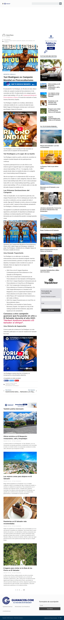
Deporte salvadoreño (16, 40)
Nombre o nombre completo (48, 296)
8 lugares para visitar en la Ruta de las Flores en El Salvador (54, 110)
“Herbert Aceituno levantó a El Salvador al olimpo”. (19, 321)
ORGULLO (12, 74)
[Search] (60, 3)
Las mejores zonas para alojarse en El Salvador (53, 94)
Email (42, 303)
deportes (24, 40)
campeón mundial (8, 40)
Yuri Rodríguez (15, 385)
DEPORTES (6, 74)
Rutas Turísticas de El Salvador (49, 230)
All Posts (8, 36)
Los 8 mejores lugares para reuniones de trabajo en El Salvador (50, 75)
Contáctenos (6, 611)
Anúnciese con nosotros (22, 606)
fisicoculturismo (29, 40)
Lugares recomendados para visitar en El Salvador (54, 118)
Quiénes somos (7, 606)
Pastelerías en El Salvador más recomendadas (53, 102)
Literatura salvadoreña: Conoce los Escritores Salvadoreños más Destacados (50, 209)
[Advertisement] (32, 19)
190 (24, 590)
